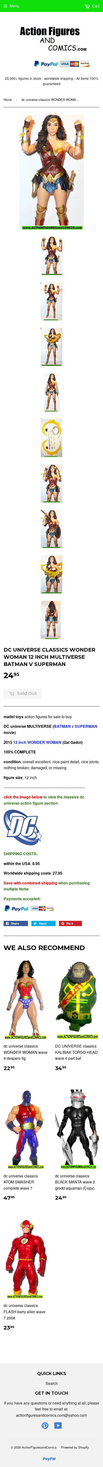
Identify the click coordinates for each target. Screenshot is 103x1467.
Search (52, 1383)
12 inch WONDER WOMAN (37, 742)
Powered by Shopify (75, 1447)
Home (8, 99)
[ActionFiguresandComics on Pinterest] (45, 1427)
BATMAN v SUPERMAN (75, 726)
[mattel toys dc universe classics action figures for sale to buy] (23, 844)
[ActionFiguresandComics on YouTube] (58, 1427)
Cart (95, 6)
